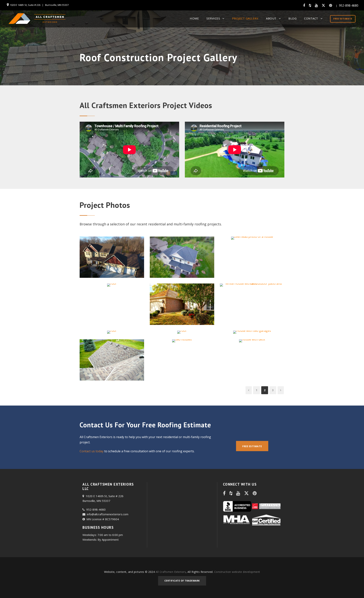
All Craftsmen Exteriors (171, 572)
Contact (311, 18)
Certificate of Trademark (182, 580)
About (271, 18)
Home (194, 18)
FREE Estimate (342, 18)
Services (213, 18)
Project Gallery (245, 18)
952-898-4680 (348, 5)
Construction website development (237, 572)
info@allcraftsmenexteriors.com (106, 514)
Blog (292, 18)
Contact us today (92, 451)
